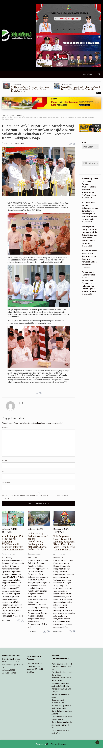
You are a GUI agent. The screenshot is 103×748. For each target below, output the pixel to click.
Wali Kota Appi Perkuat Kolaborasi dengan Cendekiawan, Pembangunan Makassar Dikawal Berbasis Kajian (38, 541)
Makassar (6, 529)
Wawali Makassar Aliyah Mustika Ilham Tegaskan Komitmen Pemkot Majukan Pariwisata (81, 88)
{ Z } (47, 744)
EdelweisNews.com (59, 744)
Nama (5, 460)
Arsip (84, 142)
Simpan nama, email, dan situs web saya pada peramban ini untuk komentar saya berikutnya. (35, 496)
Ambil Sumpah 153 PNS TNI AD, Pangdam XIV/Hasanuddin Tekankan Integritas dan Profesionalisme (12, 543)
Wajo (22, 143)
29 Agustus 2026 (9, 554)
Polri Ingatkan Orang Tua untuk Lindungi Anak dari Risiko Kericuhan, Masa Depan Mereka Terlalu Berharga (30, 89)
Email (5, 471)
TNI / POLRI (7, 532)
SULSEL (17, 143)
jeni (21, 403)
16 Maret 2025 (8, 143)
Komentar (6, 427)
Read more (6, 621)
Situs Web (6, 482)
